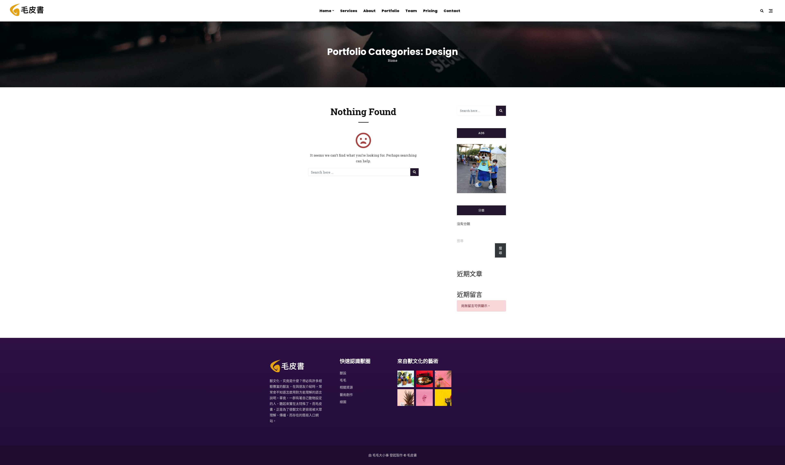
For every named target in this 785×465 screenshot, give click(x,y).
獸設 (343, 373)
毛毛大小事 (380, 455)
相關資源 (346, 387)
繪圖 (343, 402)
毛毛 (343, 380)
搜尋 (460, 241)
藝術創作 (346, 394)
